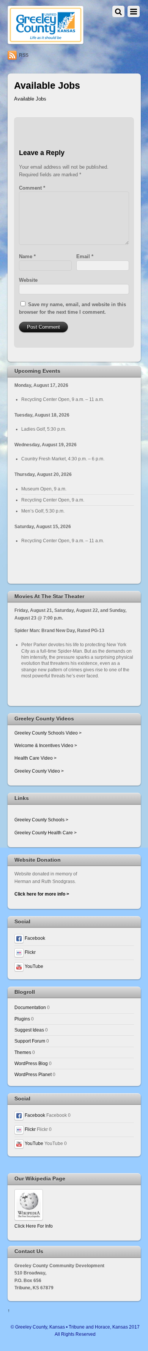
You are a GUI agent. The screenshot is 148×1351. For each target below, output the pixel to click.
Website (28, 280)
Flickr (30, 952)
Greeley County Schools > (41, 819)
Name (27, 256)
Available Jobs (30, 99)
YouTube (33, 966)
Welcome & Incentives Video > (45, 745)
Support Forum (29, 1040)
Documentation (30, 1007)
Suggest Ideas (29, 1029)
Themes (22, 1052)
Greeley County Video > (39, 770)
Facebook (34, 938)
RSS (23, 55)
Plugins (22, 1018)
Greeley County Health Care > (45, 832)
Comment (32, 188)
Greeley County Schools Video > (48, 732)
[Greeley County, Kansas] (45, 41)
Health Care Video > (35, 757)
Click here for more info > (41, 893)
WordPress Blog (31, 1063)
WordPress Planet (33, 1074)
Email (84, 256)
